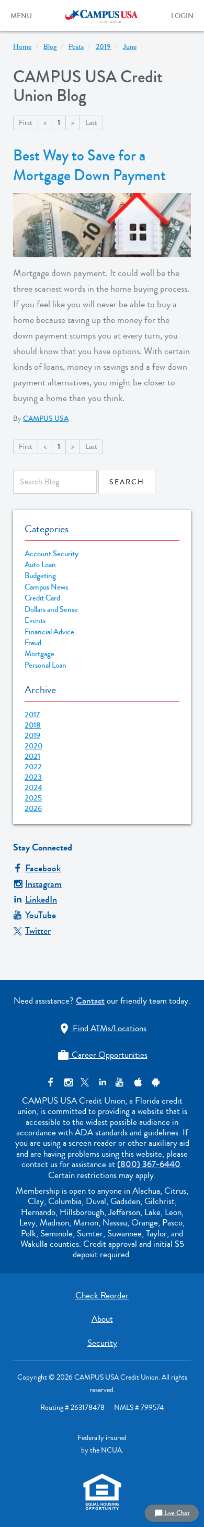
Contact (90, 1000)
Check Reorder (102, 1295)
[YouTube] (119, 1082)
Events (35, 620)
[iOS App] (136, 1082)
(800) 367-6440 (148, 1164)
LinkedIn (41, 899)
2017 (32, 714)
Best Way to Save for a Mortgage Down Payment (89, 165)
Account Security (51, 553)
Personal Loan (45, 665)
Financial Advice (49, 632)
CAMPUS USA (46, 419)
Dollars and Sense (51, 609)
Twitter (38, 930)
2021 (32, 756)
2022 (33, 766)
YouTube (40, 915)
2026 (33, 808)
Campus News (46, 587)
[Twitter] (85, 1082)
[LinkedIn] (102, 1082)
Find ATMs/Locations (102, 1028)
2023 (33, 777)
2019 (32, 735)
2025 (33, 798)
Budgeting (40, 575)
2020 (33, 746)
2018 (33, 725)
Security (102, 1342)
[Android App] (154, 1082)
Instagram (43, 884)
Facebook (43, 868)
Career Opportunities (102, 1054)
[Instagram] (67, 1082)
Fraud (33, 642)
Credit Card (42, 598)
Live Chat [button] (171, 1513)
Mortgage (39, 653)
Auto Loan (40, 564)
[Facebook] (50, 1082)
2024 (33, 787)
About (102, 1318)
